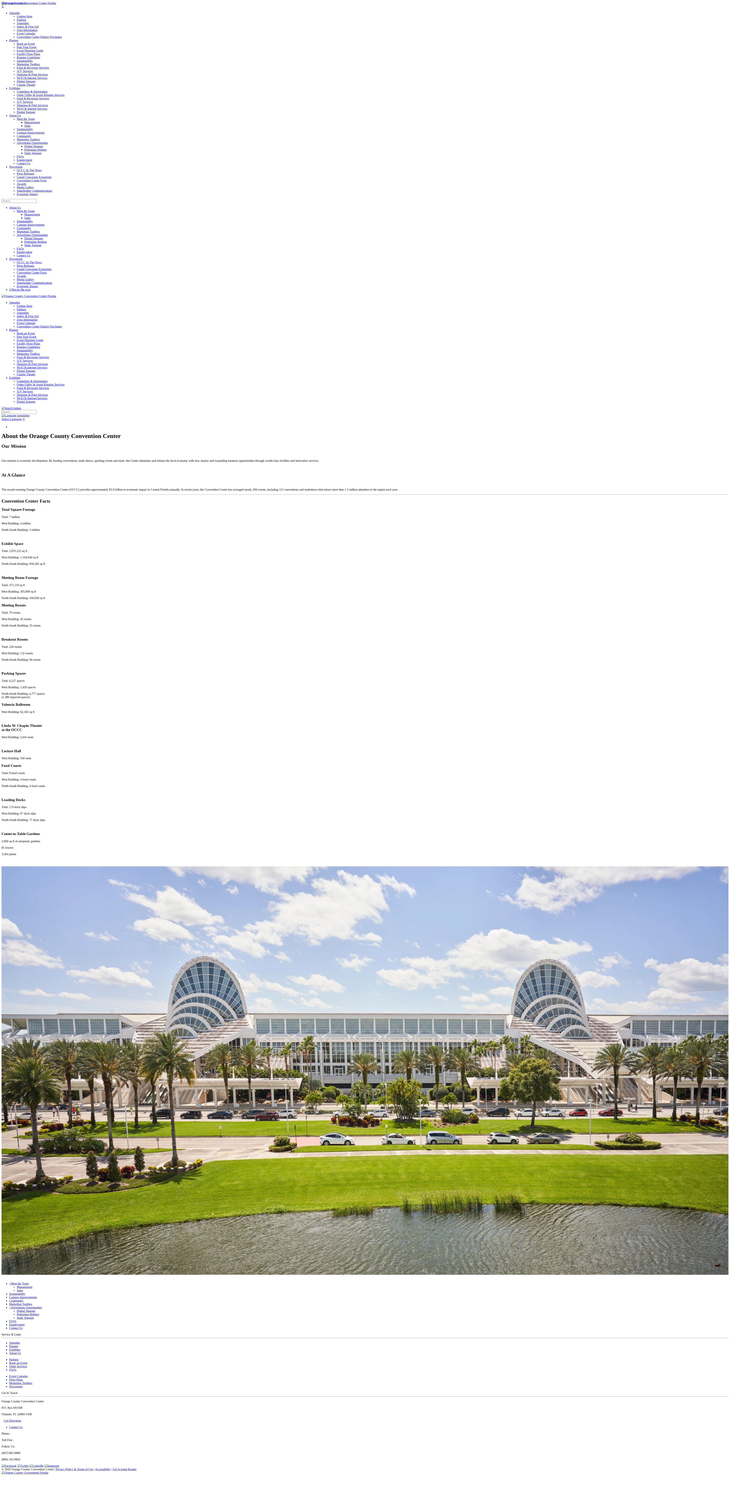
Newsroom (15, 258)
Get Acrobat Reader (124, 1469)
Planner (13, 1346)
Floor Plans (16, 1379)
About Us (15, 207)
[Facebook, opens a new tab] (9, 1465)
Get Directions (12, 1420)
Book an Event (18, 1363)
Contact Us (16, 1427)
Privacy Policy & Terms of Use (74, 1469)
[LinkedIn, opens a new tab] (36, 1465)
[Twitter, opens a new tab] (23, 1465)
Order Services (18, 1366)
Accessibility (102, 1469)
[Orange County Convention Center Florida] (29, 3)
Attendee (14, 1342)
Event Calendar (18, 1376)
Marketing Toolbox (20, 1383)
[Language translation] (16, 415)
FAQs (12, 1369)
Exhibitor (14, 1349)
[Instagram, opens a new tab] (51, 1465)
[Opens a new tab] (25, 1472)
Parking (13, 1359)
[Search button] (11, 408)
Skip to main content (14, 3)
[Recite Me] (19, 289)
